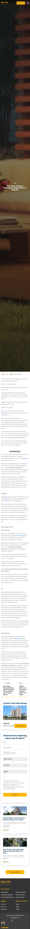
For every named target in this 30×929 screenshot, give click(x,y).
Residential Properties (7, 895)
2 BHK (17, 904)
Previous (7, 683)
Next (21, 683)
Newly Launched (20, 897)
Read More (6, 830)
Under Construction (21, 892)
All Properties (4, 892)
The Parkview (21, 535)
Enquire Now (21, 3)
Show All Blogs (15, 872)
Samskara (25, 458)
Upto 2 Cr (3, 907)
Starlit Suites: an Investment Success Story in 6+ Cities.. (14, 819)
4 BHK (17, 909)
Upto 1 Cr (3, 904)
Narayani (6, 499)
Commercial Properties (7, 897)
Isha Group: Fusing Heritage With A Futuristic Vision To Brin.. (13, 851)
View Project (21, 726)
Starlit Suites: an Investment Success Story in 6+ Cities (23, 690)
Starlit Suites (18, 638)
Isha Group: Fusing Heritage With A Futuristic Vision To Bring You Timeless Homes (8, 690)
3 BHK (17, 907)
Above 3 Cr (4, 909)
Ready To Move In (20, 895)
